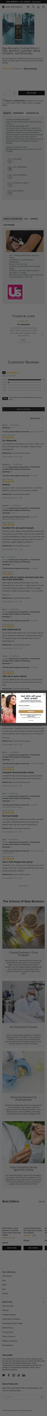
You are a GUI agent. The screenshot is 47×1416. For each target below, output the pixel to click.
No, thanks (31, 720)
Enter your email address (24, 705)
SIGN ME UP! (31, 711)
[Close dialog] (44, 694)
